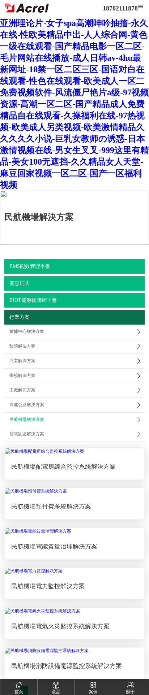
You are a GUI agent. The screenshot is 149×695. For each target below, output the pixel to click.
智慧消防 (19, 283)
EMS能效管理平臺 (29, 266)
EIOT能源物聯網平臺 (33, 300)
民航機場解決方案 (26, 419)
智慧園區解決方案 (26, 433)
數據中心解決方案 (26, 331)
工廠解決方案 (22, 389)
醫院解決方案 (22, 346)
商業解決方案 (22, 360)
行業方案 (19, 317)
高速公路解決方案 (26, 404)
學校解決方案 (22, 375)
